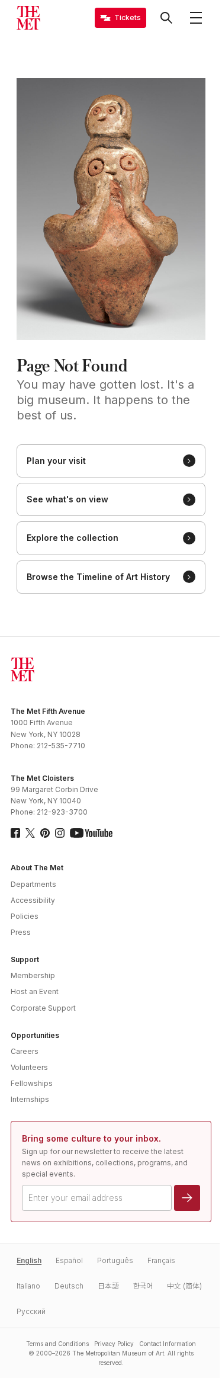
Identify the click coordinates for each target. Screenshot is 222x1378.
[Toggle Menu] (195, 17)
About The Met (37, 867)
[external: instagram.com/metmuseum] (60, 833)
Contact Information (167, 1343)
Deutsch (68, 1285)
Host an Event (35, 991)
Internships (30, 1099)
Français (161, 1260)
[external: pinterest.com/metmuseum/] (45, 833)
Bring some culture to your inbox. (91, 1138)
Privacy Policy (114, 1343)
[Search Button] (166, 17)
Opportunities (35, 1035)
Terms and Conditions (57, 1343)
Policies (24, 916)
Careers (24, 1051)
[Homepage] (28, 18)
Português (115, 1260)
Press (21, 932)
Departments (33, 884)
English (29, 1260)
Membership (33, 975)
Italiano (28, 1285)
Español (69, 1260)
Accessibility (33, 900)
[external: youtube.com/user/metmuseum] (91, 833)
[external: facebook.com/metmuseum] (15, 833)
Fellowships (32, 1083)
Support (25, 959)
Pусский (31, 1311)
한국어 (143, 1285)
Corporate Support (43, 1008)
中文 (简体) (184, 1285)
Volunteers (29, 1067)
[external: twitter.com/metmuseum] (30, 833)
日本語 (108, 1285)
